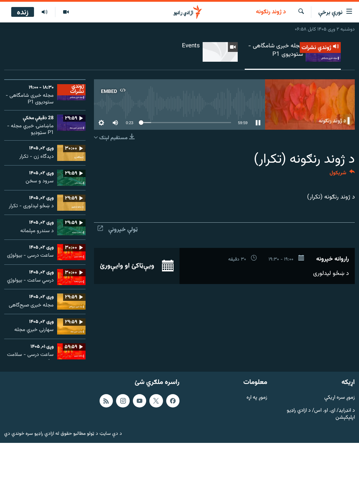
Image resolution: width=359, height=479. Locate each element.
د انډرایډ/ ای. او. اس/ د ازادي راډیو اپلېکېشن (321, 414)
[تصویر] (65, 12)
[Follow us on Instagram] (122, 400)
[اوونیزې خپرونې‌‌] (44, 12)
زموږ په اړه (256, 398)
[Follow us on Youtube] (139, 400)
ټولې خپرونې (123, 229)
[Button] (342, 174)
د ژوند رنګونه (271, 12)
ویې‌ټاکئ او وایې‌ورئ (128, 266)
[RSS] (106, 400)
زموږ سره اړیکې (339, 398)
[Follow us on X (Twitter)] (156, 400)
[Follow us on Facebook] (173, 400)
